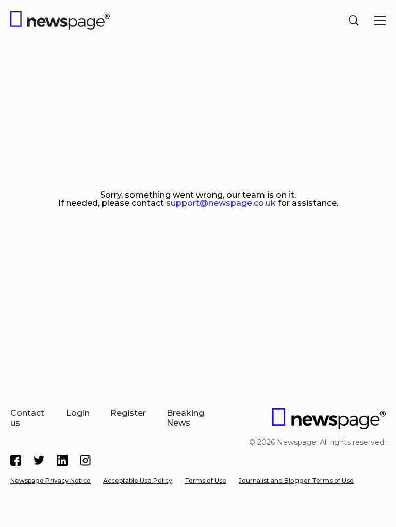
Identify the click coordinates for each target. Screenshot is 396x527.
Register (128, 413)
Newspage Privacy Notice (50, 481)
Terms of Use (205, 481)
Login (78, 413)
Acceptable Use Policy (137, 481)
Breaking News (185, 418)
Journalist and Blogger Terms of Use (296, 481)
